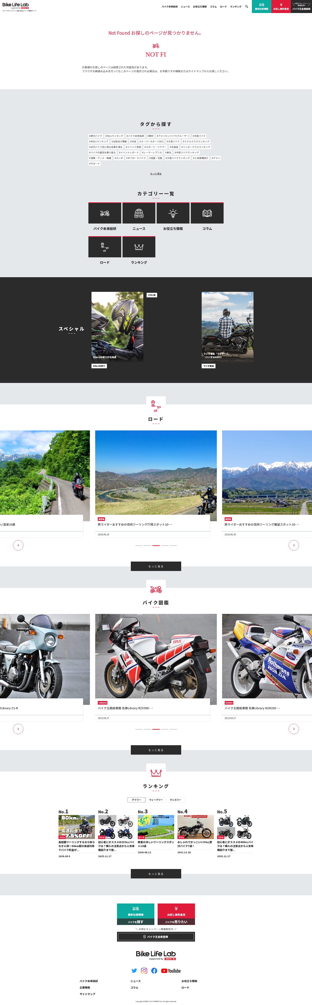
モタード (95, 163)
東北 (169, 152)
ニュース (185, 6)
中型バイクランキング (187, 152)
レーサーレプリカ (153, 152)
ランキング (235, 6)
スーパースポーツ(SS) (152, 141)
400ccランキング (99, 141)
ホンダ (119, 158)
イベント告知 (134, 147)
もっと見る (156, 173)
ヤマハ (216, 158)
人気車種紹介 (201, 158)
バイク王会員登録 (301, 6)
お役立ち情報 (200, 6)
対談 (134, 141)
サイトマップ (196, 71)
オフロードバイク (137, 158)
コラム (213, 6)
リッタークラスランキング (196, 147)
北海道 (174, 147)
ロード (223, 6)
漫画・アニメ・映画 (101, 158)
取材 (151, 135)
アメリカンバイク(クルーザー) (173, 135)
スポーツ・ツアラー (156, 147)
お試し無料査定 (281, 8)
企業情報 (85, 987)
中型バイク (200, 135)
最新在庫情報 (261, 8)
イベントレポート (130, 152)
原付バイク (96, 135)
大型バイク (174, 141)
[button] (139, 545)
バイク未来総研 (170, 6)
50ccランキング (115, 135)
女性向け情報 (120, 141)
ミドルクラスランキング (196, 141)
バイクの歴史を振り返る (103, 152)
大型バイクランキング (178, 158)
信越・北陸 (156, 158)
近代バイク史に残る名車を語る (107, 147)
